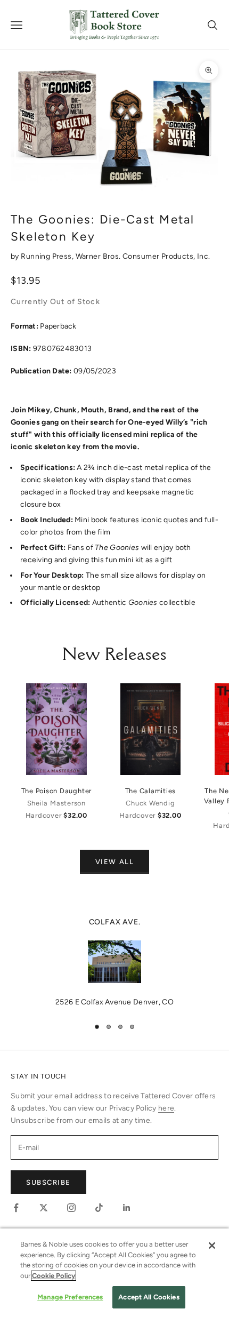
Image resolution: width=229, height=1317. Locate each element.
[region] (114, 962)
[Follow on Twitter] (43, 1207)
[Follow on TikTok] (99, 1207)
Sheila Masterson (56, 803)
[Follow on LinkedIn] (126, 1207)
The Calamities (150, 791)
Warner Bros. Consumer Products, (136, 256)
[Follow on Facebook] (16, 1207)
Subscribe (48, 1182)
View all (114, 862)
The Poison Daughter (56, 791)
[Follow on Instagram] (71, 1207)
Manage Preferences (70, 1297)
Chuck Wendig (150, 803)
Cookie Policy (53, 1276)
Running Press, (48, 256)
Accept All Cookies (148, 1297)
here (166, 1108)
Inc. (203, 256)
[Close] (212, 1245)
